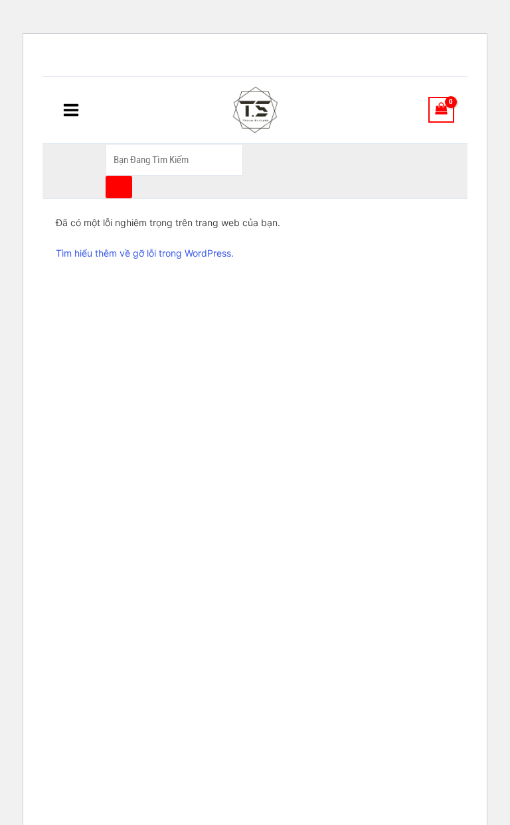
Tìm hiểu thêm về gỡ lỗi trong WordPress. (145, 253)
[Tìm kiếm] (119, 187)
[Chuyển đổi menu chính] (71, 109)
